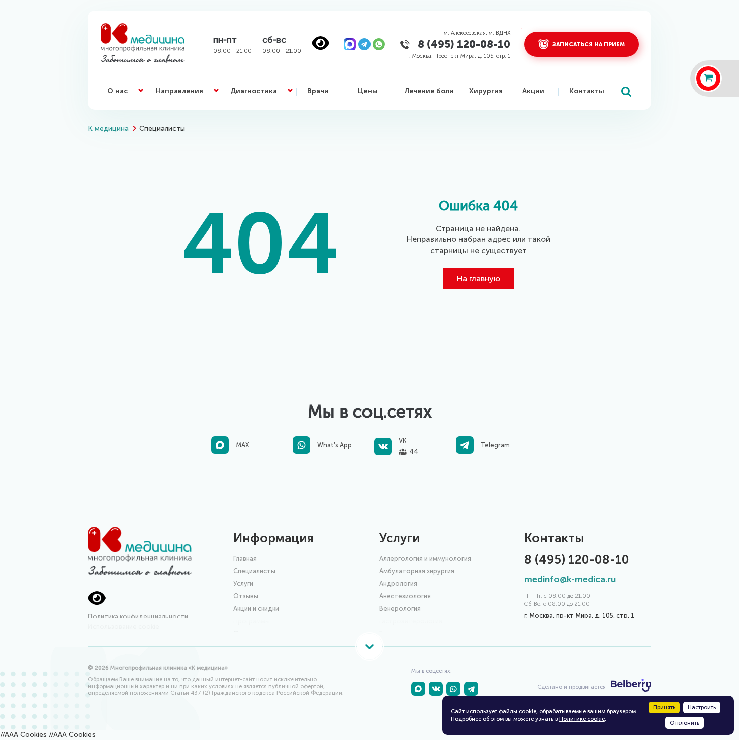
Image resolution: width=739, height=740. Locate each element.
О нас (117, 91)
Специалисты (254, 571)
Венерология (400, 608)
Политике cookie (582, 718)
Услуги (243, 583)
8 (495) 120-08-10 (464, 44)
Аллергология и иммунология (425, 558)
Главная (245, 558)
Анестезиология (405, 596)
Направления (179, 91)
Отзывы (245, 596)
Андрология (398, 583)
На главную (478, 278)
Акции (533, 91)
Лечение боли (429, 91)
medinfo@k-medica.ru (570, 579)
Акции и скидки (256, 608)
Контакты (586, 91)
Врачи (318, 91)
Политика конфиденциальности (138, 616)
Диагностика (253, 91)
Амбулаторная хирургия (416, 571)
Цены (368, 91)
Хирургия (486, 91)
